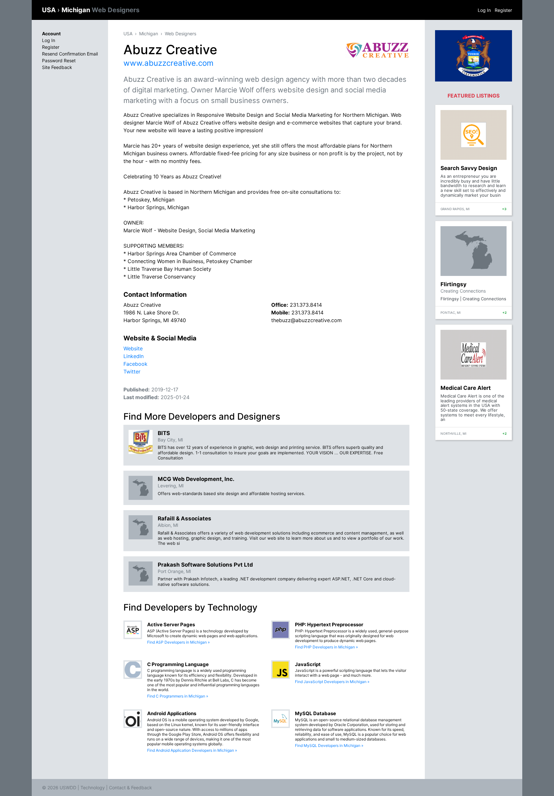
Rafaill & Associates (184, 518)
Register (503, 10)
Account (51, 33)
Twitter (131, 371)
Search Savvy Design (469, 168)
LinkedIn (133, 356)
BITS (164, 433)
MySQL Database (315, 713)
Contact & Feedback (130, 787)
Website (133, 348)
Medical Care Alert (466, 388)
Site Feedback (57, 67)
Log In (484, 10)
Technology (92, 787)
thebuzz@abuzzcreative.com (306, 320)
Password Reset (59, 60)
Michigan (100, 10)
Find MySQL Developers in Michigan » (329, 745)
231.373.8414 (306, 305)
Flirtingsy (453, 284)
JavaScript (308, 664)
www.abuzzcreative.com (168, 63)
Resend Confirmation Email (70, 53)
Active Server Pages (171, 624)
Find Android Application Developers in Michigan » (192, 750)
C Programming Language (178, 664)
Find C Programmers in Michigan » (177, 696)
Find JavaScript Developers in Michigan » (332, 681)
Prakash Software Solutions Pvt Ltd (205, 564)
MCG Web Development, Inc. (196, 479)
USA (49, 10)
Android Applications (171, 713)
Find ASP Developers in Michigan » (178, 642)
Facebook (135, 364)
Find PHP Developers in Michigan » (326, 647)
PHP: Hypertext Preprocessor (329, 624)
